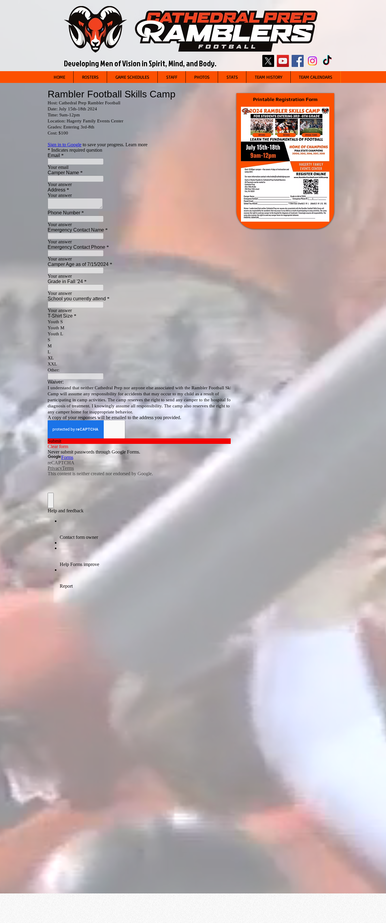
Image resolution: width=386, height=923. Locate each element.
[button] (90, 77)
